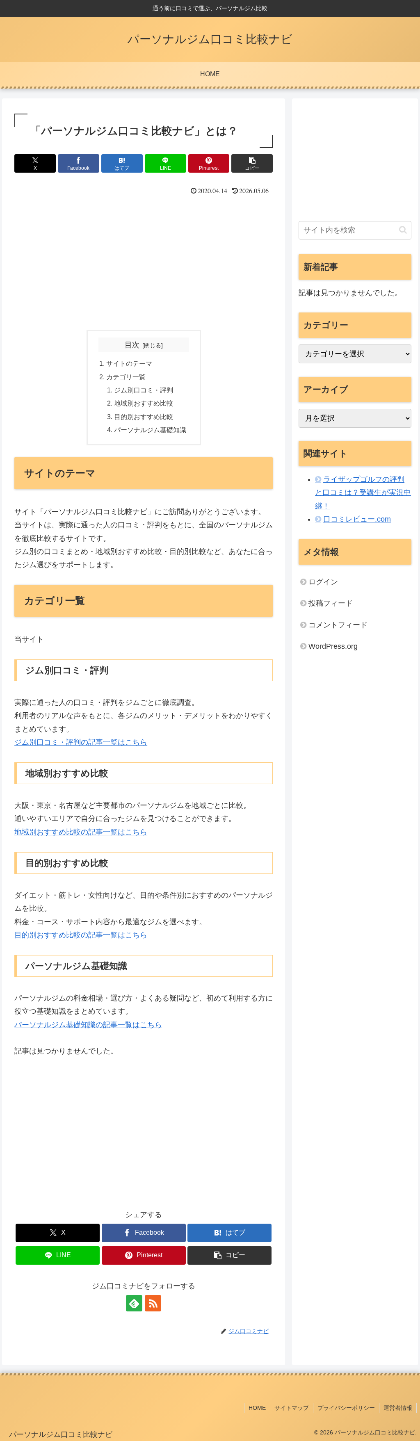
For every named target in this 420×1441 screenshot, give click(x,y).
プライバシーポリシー (346, 1408)
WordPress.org (333, 646)
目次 (132, 345)
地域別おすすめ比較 (143, 403)
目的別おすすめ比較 (143, 416)
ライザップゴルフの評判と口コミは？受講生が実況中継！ (363, 492)
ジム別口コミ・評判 (143, 390)
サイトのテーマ (129, 363)
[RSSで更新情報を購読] (153, 1303)
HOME (257, 1408)
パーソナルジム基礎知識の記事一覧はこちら (88, 1025)
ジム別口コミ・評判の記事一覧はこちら (80, 742)
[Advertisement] (143, 259)
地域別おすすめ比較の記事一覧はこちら (80, 832)
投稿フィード (330, 603)
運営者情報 (397, 1408)
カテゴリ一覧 (126, 377)
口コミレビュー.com (357, 519)
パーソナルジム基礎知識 (150, 429)
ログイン (323, 582)
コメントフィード (338, 625)
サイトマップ (291, 1408)
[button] (252, 163)
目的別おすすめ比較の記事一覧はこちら (80, 935)
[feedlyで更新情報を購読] (134, 1303)
